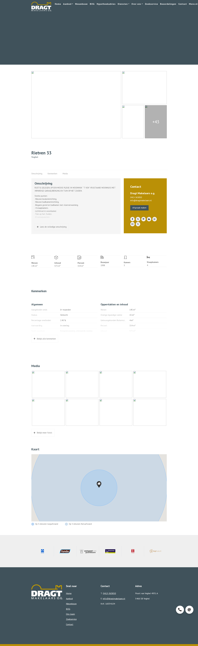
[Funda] (65, 551)
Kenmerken (52, 173)
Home (58, 4)
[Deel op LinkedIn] (149, 219)
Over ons (136, 4)
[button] (99, 484)
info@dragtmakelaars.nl (141, 200)
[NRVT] (133, 551)
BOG (92, 4)
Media (65, 173)
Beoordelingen (168, 4)
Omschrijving (36, 173)
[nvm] (42, 551)
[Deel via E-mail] (132, 224)
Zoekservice (151, 4)
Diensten (123, 4)
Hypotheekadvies (106, 4)
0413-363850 (136, 197)
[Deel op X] (138, 219)
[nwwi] (110, 551)
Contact (182, 4)
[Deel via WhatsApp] (154, 219)
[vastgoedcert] (88, 551)
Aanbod (67, 4)
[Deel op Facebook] (132, 219)
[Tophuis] (155, 551)
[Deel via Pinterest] (143, 219)
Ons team (70, 614)
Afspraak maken (139, 207)
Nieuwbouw (81, 4)
